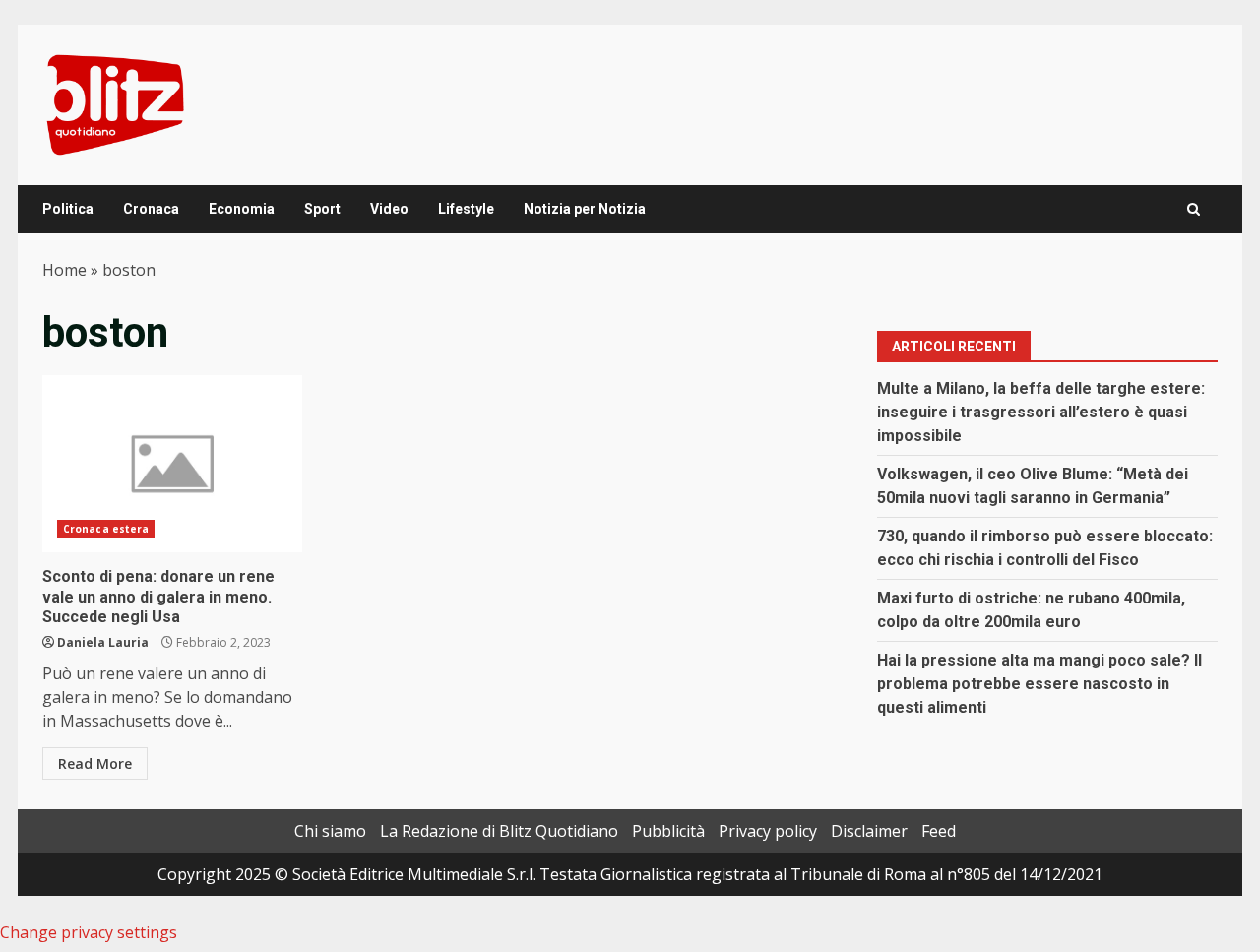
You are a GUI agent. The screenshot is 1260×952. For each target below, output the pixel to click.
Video (389, 209)
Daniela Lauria (103, 642)
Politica (68, 209)
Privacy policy (768, 831)
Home (64, 270)
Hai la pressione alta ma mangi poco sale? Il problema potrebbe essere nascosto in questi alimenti (1039, 684)
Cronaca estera (106, 529)
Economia (242, 209)
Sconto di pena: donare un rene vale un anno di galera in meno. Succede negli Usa (172, 463)
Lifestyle (466, 209)
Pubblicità (668, 831)
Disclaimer (869, 831)
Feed (938, 831)
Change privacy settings (88, 932)
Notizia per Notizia (585, 209)
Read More (95, 763)
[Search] (1193, 209)
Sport (322, 209)
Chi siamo (330, 831)
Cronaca (151, 209)
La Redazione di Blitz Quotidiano (499, 831)
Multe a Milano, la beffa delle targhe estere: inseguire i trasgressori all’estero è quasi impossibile (1041, 412)
